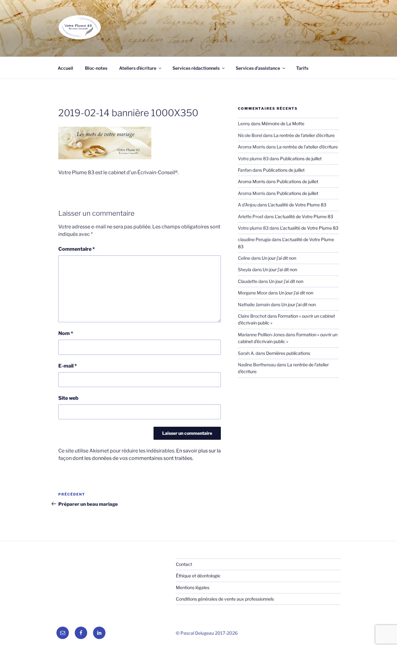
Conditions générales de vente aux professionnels (225, 599)
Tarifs (302, 68)
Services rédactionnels (196, 68)
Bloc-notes (96, 68)
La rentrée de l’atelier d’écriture (304, 135)
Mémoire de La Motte (282, 123)
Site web (68, 398)
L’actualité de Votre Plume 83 (297, 204)
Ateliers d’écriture (137, 68)
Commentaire (76, 249)
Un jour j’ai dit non (279, 258)
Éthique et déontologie (198, 575)
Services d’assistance (258, 68)
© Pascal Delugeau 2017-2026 (207, 633)
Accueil (65, 68)
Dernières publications (288, 353)
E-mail (67, 366)
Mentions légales (192, 587)
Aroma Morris (251, 181)
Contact (184, 564)
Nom (65, 333)
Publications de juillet (301, 158)
